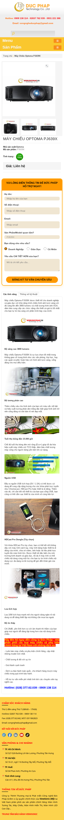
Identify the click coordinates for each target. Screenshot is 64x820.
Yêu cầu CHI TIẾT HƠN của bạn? (21, 256)
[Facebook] (10, 735)
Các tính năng (10, 294)
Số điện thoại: (11, 205)
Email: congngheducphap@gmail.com (33, 23)
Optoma (20, 147)
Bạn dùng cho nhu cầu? (17, 243)
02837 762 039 (37, 18)
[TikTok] (27, 735)
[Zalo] (4, 735)
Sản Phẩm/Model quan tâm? (19, 232)
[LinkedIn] (16, 735)
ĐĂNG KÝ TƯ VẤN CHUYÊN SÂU (32, 279)
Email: (7, 218)
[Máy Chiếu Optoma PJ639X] (47, 65)
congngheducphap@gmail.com (22, 722)
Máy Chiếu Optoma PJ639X (27, 56)
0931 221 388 (53, 18)
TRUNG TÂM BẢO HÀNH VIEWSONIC (19, 814)
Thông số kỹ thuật (28, 294)
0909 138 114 (21, 18)
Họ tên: (8, 194)
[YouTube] (22, 735)
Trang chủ (7, 56)
